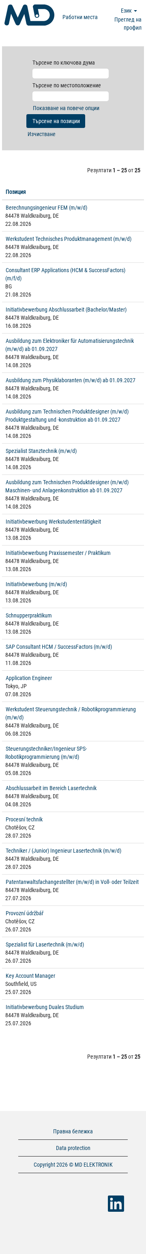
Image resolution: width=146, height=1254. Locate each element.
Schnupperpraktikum (29, 615)
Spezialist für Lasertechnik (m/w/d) (45, 944)
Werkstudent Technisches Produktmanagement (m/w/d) (68, 239)
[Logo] (29, 15)
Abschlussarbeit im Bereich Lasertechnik (51, 788)
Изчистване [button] (42, 134)
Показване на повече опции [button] (66, 108)
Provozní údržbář (24, 913)
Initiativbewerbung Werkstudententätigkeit (53, 521)
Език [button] (127, 10)
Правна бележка (73, 1131)
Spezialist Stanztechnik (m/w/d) (41, 451)
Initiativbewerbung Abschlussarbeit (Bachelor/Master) (66, 309)
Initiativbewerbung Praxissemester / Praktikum (58, 553)
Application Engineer (29, 678)
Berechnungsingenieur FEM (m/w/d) (46, 207)
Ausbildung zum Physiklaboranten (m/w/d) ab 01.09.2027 (70, 380)
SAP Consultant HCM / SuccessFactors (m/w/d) (59, 646)
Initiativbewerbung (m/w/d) (36, 584)
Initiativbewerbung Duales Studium (45, 1007)
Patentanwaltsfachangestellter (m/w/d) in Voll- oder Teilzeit (72, 882)
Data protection (73, 1148)
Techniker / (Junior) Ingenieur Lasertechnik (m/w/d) (63, 850)
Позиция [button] (16, 191)
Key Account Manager (30, 975)
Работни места (80, 17)
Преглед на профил (128, 23)
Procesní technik (24, 819)
